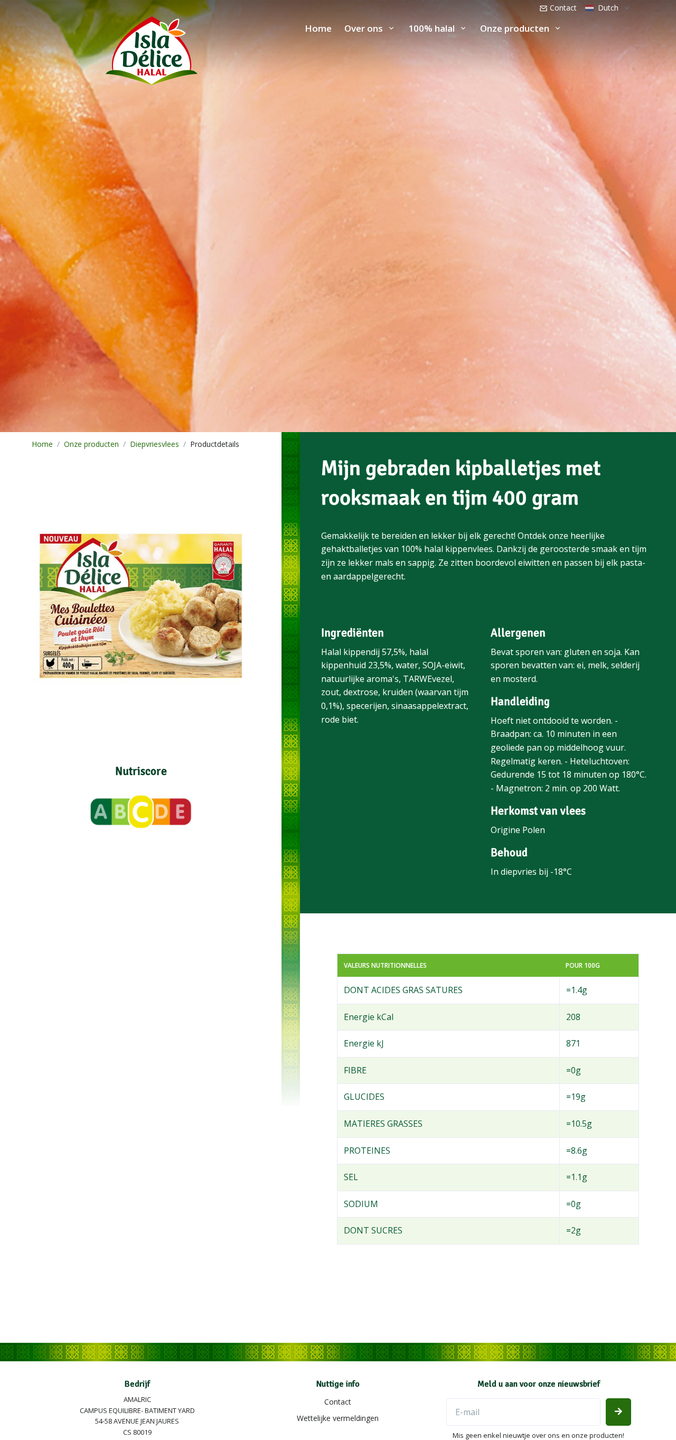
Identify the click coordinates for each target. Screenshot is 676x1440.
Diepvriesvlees (154, 444)
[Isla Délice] (99, 48)
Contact (562, 8)
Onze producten (514, 28)
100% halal (431, 28)
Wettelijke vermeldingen (338, 1418)
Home (318, 28)
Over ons (363, 28)
